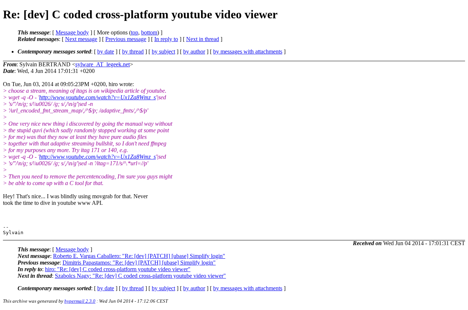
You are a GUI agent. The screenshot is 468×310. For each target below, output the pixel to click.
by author (194, 51)
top (134, 32)
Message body (72, 32)
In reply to (166, 39)
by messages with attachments (247, 51)
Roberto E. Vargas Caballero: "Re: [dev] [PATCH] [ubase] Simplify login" (139, 256)
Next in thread (202, 39)
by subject (163, 51)
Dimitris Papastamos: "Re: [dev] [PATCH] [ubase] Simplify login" (139, 262)
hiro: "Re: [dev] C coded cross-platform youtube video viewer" (117, 269)
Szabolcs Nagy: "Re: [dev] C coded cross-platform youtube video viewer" (140, 276)
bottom (149, 32)
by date (105, 51)
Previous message (125, 39)
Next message (81, 39)
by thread (133, 51)
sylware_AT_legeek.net (102, 64)
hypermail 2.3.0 (79, 301)
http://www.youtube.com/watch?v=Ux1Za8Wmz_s (97, 97)
